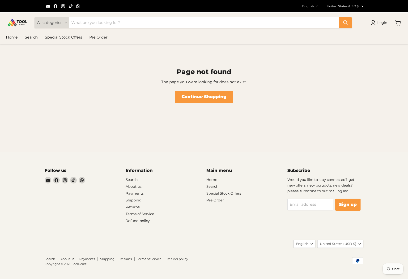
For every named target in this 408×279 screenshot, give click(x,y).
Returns (133, 207)
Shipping (133, 200)
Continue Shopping (204, 96)
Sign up (348, 204)
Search (31, 37)
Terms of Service (140, 214)
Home (12, 37)
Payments (135, 193)
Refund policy (138, 220)
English (308, 6)
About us (133, 186)
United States (343, 6)
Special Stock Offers (63, 37)
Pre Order (98, 37)
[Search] (345, 22)
